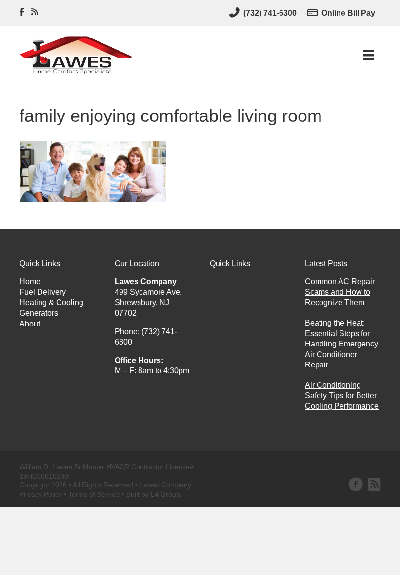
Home (30, 281)
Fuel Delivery (43, 292)
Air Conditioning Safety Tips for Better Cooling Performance (342, 395)
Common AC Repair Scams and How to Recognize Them (340, 292)
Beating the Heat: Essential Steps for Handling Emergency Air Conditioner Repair (341, 344)
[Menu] (368, 55)
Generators (39, 313)
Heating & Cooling (51, 302)
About (30, 324)
